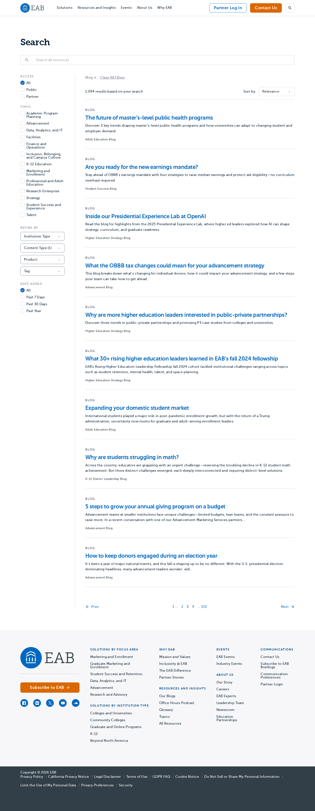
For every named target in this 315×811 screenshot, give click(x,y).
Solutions (64, 8)
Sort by (249, 91)
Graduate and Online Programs (115, 727)
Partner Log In (228, 8)
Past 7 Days (35, 297)
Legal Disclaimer (107, 777)
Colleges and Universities (111, 713)
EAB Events (225, 657)
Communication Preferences (274, 675)
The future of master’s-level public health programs (149, 118)
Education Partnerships (226, 718)
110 (204, 606)
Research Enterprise (42, 191)
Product (31, 259)
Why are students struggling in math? (132, 457)
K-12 (94, 734)
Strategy (33, 198)
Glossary (166, 710)
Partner (32, 97)
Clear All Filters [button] (112, 78)
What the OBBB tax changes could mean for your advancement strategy (174, 266)
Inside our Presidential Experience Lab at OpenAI (145, 216)
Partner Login (272, 684)
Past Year (33, 311)
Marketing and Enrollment (38, 172)
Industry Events (229, 664)
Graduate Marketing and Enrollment (110, 665)
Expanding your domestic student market (137, 408)
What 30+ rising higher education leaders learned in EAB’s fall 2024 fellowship (181, 359)
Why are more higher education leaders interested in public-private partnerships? (186, 315)
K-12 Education (39, 164)
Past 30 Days (36, 304)
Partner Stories (171, 677)
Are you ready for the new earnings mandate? (141, 167)
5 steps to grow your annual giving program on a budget (155, 506)
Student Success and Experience (43, 206)
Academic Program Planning (42, 115)
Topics (164, 717)
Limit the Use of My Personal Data (48, 785)
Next (285, 607)
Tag (27, 271)
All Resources (170, 723)
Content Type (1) (38, 248)
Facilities (33, 137)
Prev (95, 607)
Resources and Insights (97, 8)
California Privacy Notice (68, 777)
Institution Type (37, 236)
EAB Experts (226, 696)
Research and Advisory (109, 695)
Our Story (224, 682)
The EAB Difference (175, 671)
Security (126, 785)
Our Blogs (167, 696)
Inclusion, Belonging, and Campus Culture (43, 155)
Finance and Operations (36, 145)
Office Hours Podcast (176, 703)
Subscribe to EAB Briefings (275, 665)
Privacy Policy (31, 777)
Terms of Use (137, 777)
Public (31, 90)
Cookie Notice (187, 777)
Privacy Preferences (97, 785)
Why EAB (164, 8)
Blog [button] (89, 77)
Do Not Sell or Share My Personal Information (241, 777)
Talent (31, 215)
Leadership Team (230, 703)
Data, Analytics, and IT (44, 130)
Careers (222, 689)
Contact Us (266, 8)
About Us (144, 8)
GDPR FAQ (161, 777)
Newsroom (225, 710)
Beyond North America (109, 741)
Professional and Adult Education (44, 182)
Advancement (38, 123)
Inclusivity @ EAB (173, 664)
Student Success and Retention (116, 674)
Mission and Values (174, 657)
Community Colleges (107, 720)
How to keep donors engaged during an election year (151, 556)
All (28, 83)
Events (126, 8)
